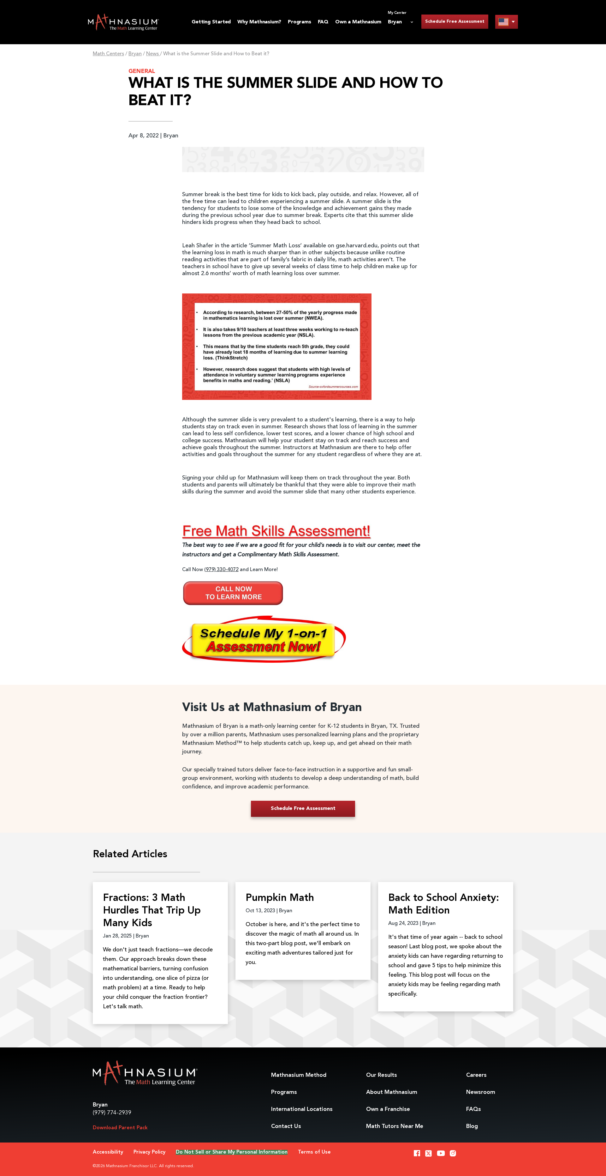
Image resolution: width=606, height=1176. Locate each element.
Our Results (381, 1075)
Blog (472, 1126)
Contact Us (286, 1126)
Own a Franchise (388, 1109)
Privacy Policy (149, 1152)
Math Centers (108, 54)
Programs (299, 22)
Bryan (135, 54)
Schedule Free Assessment (454, 21)
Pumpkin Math (280, 898)
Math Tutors (394, 1126)
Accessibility (108, 1152)
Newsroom (480, 1092)
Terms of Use (314, 1152)
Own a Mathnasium (358, 22)
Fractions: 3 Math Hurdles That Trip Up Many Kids (152, 911)
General (141, 71)
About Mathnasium (391, 1092)
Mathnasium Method (298, 1075)
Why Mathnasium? (259, 22)
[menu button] (506, 21)
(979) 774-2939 (112, 1113)
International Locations (302, 1109)
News (153, 54)
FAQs (473, 1109)
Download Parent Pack (120, 1128)
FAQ (323, 22)
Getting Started (211, 22)
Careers (476, 1075)
